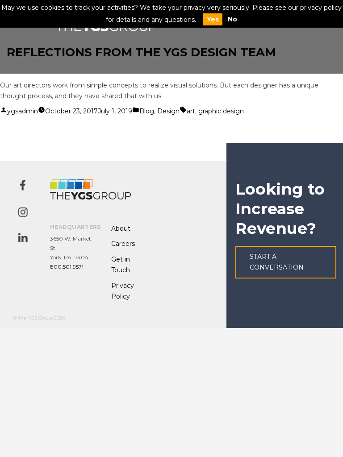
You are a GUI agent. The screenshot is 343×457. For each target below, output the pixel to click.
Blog (146, 111)
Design (168, 111)
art (191, 111)
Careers (123, 244)
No (232, 19)
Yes (213, 19)
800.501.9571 (67, 266)
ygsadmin (22, 111)
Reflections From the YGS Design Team (141, 52)
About (120, 228)
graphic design (221, 111)
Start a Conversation (277, 262)
